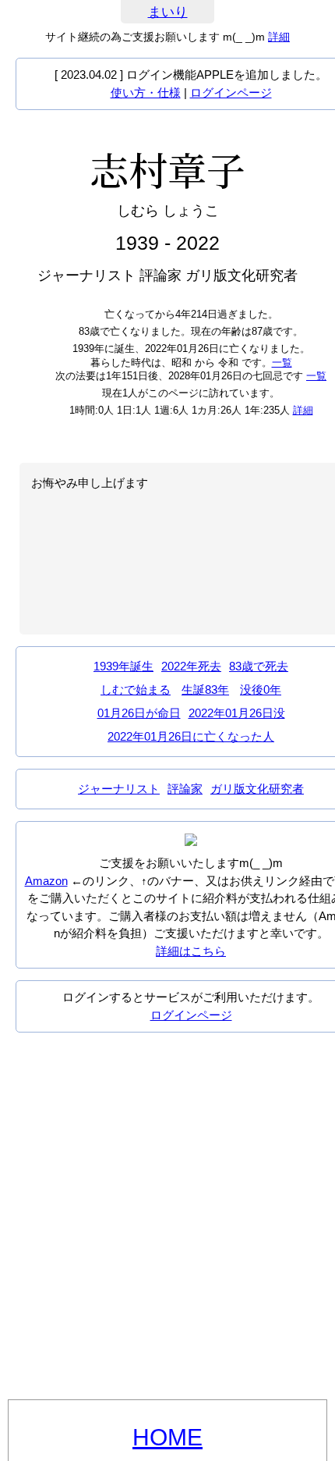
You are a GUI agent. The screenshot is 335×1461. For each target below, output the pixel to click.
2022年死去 (191, 666)
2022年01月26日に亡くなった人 (191, 736)
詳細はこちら (191, 951)
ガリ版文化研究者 (257, 788)
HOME (167, 1437)
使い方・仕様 (146, 92)
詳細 (279, 36)
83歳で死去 (258, 666)
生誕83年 (205, 689)
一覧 (282, 362)
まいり (168, 12)
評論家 (185, 788)
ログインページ (231, 92)
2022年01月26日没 (237, 713)
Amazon (46, 880)
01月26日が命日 (139, 713)
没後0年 (260, 689)
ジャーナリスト (119, 788)
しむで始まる (135, 689)
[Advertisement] (167, 1216)
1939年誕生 (123, 666)
